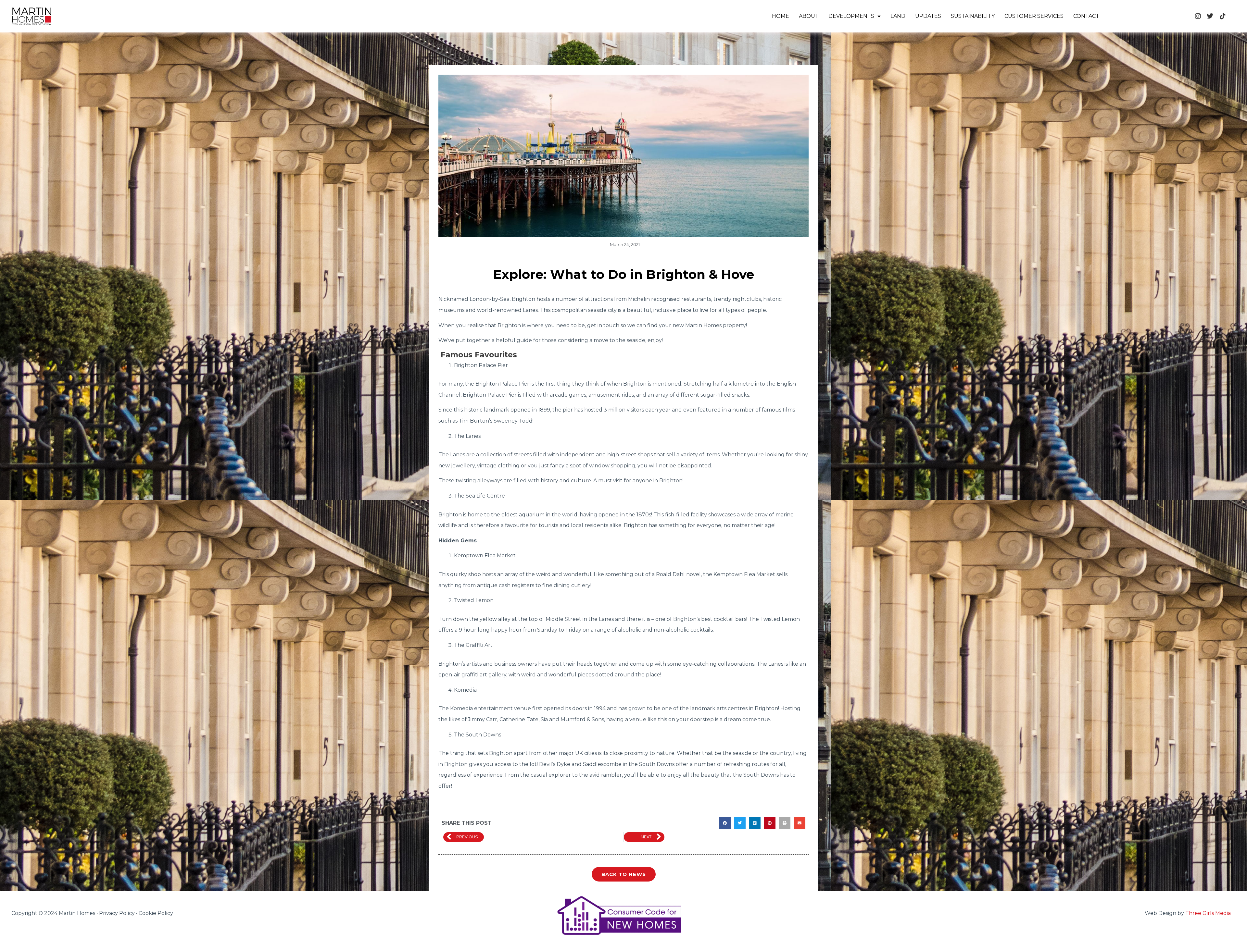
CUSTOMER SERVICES (1034, 16)
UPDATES (928, 16)
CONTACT (1086, 16)
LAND (897, 16)
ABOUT (809, 16)
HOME (780, 16)
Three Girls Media (1208, 913)
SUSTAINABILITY (973, 16)
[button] (725, 823)
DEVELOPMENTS (851, 16)
